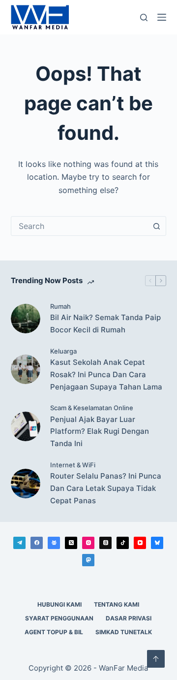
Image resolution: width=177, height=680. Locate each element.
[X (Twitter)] (71, 543)
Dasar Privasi (128, 618)
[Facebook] (36, 543)
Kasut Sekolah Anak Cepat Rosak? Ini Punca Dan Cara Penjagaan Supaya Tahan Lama (106, 374)
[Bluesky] (157, 543)
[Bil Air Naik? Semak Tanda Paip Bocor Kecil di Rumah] (25, 318)
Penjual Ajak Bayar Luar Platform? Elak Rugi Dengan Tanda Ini (99, 432)
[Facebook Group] (54, 543)
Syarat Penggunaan (59, 618)
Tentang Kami (116, 604)
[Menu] (161, 17)
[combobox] (79, 226)
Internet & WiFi (72, 465)
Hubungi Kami (59, 604)
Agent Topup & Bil (54, 632)
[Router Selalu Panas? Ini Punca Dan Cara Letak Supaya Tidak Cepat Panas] (25, 483)
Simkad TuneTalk (123, 632)
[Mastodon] (88, 560)
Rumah (60, 306)
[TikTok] (123, 543)
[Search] (144, 17)
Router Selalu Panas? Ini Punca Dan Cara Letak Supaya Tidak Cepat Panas (105, 488)
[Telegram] (19, 543)
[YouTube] (140, 543)
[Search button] (156, 226)
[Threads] (105, 543)
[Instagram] (88, 543)
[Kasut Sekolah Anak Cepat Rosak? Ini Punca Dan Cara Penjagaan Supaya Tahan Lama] (25, 369)
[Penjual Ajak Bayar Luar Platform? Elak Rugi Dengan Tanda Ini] (25, 426)
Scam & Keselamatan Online (91, 408)
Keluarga (63, 351)
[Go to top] (156, 659)
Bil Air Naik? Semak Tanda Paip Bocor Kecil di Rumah (105, 323)
